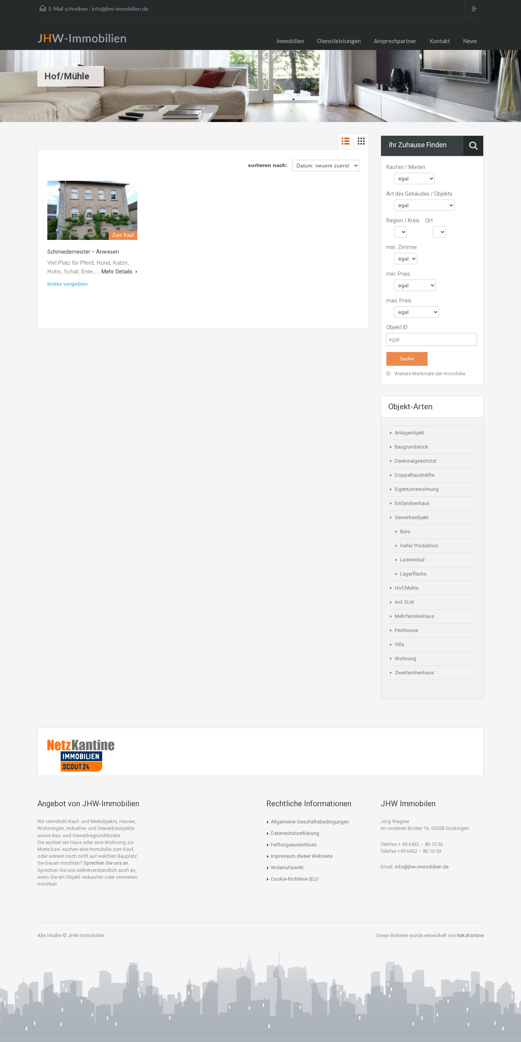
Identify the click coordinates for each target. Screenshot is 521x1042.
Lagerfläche (413, 574)
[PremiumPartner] (81, 761)
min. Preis (398, 274)
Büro (405, 531)
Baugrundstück (411, 447)
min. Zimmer (401, 247)
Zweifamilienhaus (414, 672)
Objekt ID (397, 327)
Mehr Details (117, 271)
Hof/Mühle (406, 588)
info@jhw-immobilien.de (120, 8)
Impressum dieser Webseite (302, 856)
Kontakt (439, 40)
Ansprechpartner (395, 40)
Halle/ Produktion (419, 545)
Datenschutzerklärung (295, 833)
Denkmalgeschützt (415, 461)
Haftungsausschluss (294, 844)
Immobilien (290, 40)
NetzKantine (470, 935)
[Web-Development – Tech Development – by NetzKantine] (81, 744)
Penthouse (406, 630)
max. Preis (399, 300)
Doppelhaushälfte (414, 475)
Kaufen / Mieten (405, 167)
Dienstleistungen (339, 40)
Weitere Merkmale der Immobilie (429, 373)
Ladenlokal (412, 560)
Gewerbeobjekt (412, 517)
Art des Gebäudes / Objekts (419, 194)
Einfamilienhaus (412, 503)
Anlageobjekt (410, 433)
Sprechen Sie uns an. (106, 863)
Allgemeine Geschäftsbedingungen (310, 822)
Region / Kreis (403, 220)
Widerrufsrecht (287, 867)
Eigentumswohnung (417, 489)
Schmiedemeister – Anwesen (83, 252)
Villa (399, 644)
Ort (429, 220)
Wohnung (405, 658)
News (470, 40)
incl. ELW (404, 602)
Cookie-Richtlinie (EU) (294, 879)
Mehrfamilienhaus (414, 616)
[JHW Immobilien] (83, 39)
